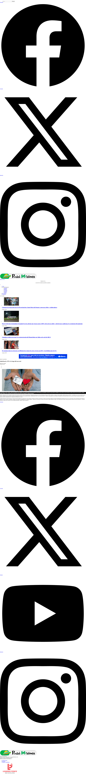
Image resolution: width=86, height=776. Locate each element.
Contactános (4, 294)
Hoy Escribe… (4, 293)
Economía (5, 290)
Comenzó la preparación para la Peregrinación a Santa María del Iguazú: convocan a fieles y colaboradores (29, 307)
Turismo (5, 292)
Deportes (5, 291)
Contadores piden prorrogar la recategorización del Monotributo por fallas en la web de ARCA (26, 337)
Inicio (3, 286)
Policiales (5, 289)
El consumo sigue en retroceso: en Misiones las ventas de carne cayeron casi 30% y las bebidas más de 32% (29, 350)
